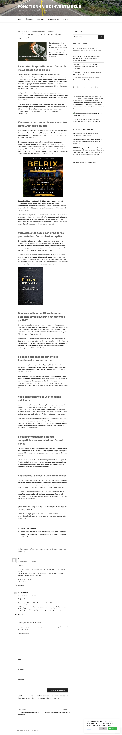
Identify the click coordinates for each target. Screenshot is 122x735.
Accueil (20, 19)
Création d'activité (28, 528)
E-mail (21, 670)
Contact (65, 19)
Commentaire (23, 634)
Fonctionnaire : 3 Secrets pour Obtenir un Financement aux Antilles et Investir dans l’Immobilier (85, 66)
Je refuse (103, 729)
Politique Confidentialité (92, 162)
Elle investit (77, 133)
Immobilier (40, 19)
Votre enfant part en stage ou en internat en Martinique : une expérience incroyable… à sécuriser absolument (86, 58)
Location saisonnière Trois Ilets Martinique (86, 139)
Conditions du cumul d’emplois (48, 514)
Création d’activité (53, 19)
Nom (20, 660)
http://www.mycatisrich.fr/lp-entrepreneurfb (47, 611)
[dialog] (102, 726)
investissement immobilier (41, 533)
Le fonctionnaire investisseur (43, 31)
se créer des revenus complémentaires (43, 534)
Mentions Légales (78, 162)
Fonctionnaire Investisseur (50, 7)
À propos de (30, 19)
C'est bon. (112, 729)
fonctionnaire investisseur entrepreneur (38, 531)
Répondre (21, 585)
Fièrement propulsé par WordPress (28, 730)
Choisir (89, 729)
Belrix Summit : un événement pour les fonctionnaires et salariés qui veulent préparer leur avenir (88, 51)
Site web (21, 680)
